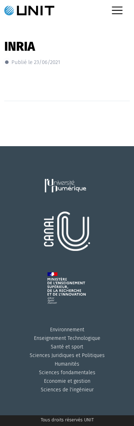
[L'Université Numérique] (67, 195)
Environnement (67, 330)
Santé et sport (67, 347)
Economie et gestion (67, 381)
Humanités (67, 364)
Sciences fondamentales (67, 373)
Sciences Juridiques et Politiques (67, 355)
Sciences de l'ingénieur (67, 390)
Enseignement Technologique (67, 338)
